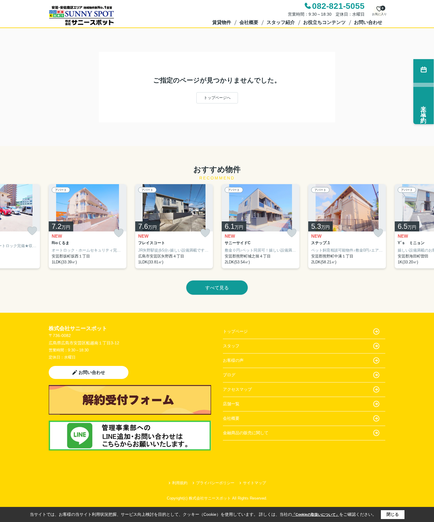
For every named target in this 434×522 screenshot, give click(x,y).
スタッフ (231, 345)
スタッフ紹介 (281, 22)
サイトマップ (254, 483)
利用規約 (179, 483)
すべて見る (217, 287)
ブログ (229, 374)
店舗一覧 (231, 403)
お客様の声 (233, 360)
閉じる (392, 514)
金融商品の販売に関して (245, 432)
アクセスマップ (237, 389)
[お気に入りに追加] (32, 230)
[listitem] (87, 226)
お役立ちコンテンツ (324, 22)
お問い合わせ (368, 22)
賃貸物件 (221, 22)
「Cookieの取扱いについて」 (315, 515)
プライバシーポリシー (215, 483)
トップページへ (217, 97)
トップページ (235, 331)
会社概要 (248, 22)
